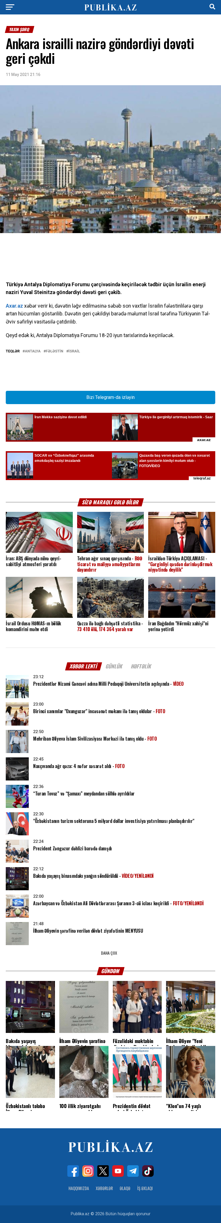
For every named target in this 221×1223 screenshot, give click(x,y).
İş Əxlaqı (145, 1188)
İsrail (74, 351)
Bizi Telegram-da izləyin (110, 397)
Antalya (33, 351)
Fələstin (54, 351)
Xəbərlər (104, 1188)
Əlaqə (125, 1188)
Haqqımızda (78, 1188)
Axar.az (14, 306)
